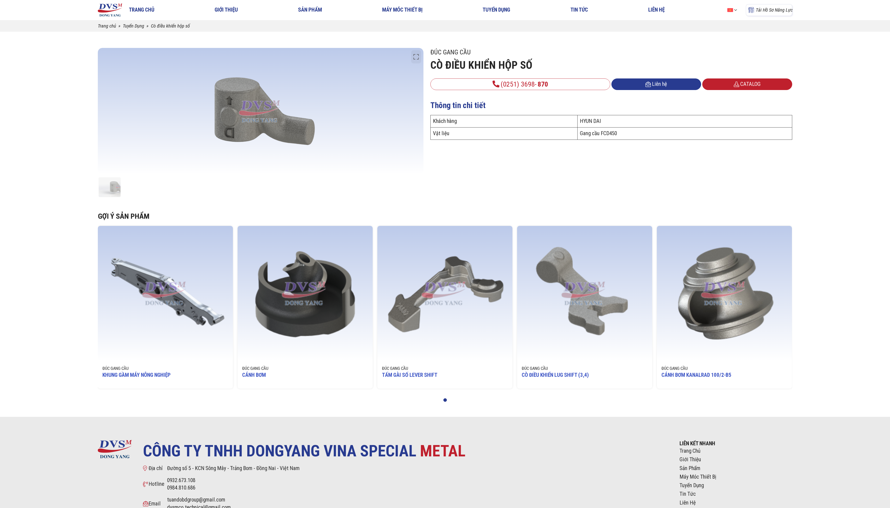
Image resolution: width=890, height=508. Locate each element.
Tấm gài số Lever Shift (409, 375)
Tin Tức (579, 10)
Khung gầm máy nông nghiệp (136, 375)
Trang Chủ (690, 451)
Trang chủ (107, 26)
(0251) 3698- (524, 84)
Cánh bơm (254, 375)
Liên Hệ (656, 10)
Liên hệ (659, 84)
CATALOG (750, 84)
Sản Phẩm (310, 10)
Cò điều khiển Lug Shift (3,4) (555, 375)
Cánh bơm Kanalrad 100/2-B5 (696, 375)
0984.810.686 (181, 488)
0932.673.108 (181, 480)
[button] (445, 400)
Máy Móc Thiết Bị (402, 10)
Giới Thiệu (226, 10)
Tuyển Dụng (496, 10)
